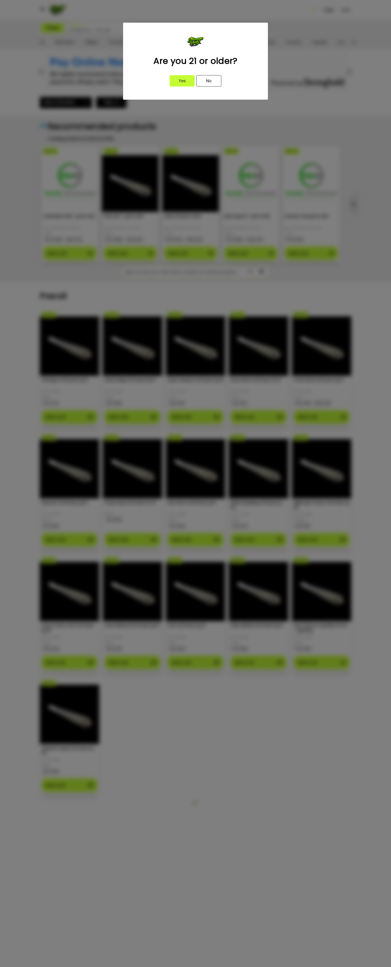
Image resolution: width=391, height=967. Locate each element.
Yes (182, 81)
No (209, 81)
